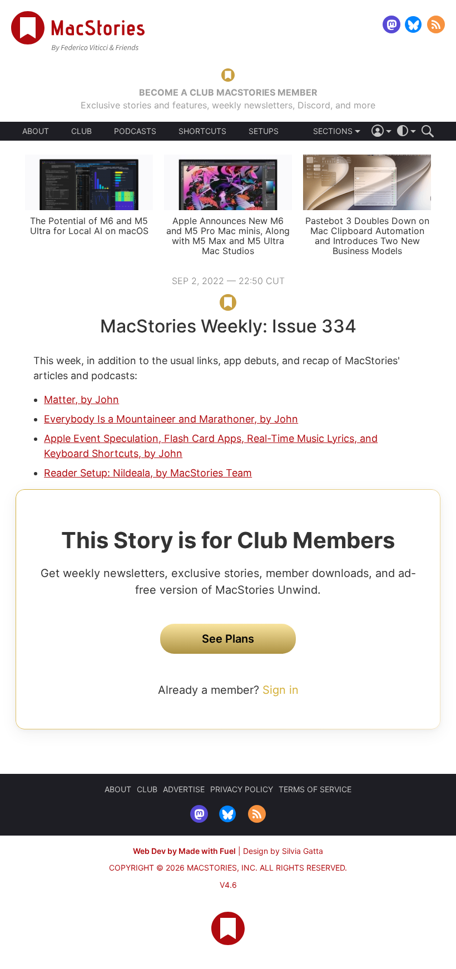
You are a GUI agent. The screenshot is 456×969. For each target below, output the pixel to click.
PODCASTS (135, 131)
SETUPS (264, 131)
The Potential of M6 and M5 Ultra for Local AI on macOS (89, 225)
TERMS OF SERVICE (315, 789)
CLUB (81, 131)
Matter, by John (81, 399)
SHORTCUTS (202, 131)
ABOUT (35, 131)
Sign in (280, 690)
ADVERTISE (184, 789)
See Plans (228, 638)
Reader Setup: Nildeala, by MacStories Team (148, 473)
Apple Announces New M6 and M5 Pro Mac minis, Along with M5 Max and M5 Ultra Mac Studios (228, 235)
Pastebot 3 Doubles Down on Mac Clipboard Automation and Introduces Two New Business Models (367, 235)
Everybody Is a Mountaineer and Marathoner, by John (171, 419)
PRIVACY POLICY (241, 789)
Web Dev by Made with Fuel (184, 851)
